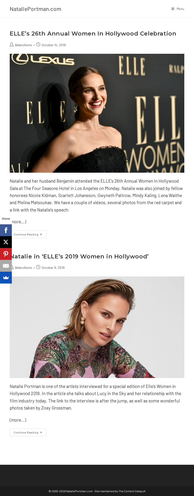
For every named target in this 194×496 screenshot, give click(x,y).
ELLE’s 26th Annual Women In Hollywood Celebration (93, 33)
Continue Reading (30, 235)
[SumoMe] (6, 278)
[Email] (6, 266)
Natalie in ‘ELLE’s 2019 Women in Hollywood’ (79, 256)
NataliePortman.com (35, 8)
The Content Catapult (132, 491)
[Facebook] (6, 230)
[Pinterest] (6, 254)
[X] (6, 242)
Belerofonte (23, 45)
